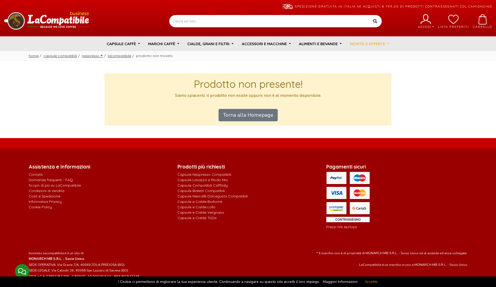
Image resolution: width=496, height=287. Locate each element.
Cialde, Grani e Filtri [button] (208, 43)
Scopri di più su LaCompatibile (55, 185)
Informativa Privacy (45, 201)
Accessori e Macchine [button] (265, 43)
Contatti (36, 174)
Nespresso (92, 55)
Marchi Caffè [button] (162, 43)
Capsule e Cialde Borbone (199, 201)
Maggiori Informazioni (340, 281)
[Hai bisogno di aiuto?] (22, 271)
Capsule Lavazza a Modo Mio (202, 180)
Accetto (371, 281)
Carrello (482, 27)
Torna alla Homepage (248, 114)
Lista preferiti (453, 27)
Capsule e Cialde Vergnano (200, 212)
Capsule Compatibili (60, 55)
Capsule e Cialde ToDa (196, 218)
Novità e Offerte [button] (368, 43)
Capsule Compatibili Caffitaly (202, 185)
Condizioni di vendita (46, 190)
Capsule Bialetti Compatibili (201, 190)
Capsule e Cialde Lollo (196, 207)
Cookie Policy (40, 207)
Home (33, 55)
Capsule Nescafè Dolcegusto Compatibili (212, 196)
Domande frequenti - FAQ (51, 180)
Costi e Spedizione (44, 196)
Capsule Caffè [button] (122, 43)
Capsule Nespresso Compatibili (204, 174)
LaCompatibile (119, 55)
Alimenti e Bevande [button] (319, 43)
